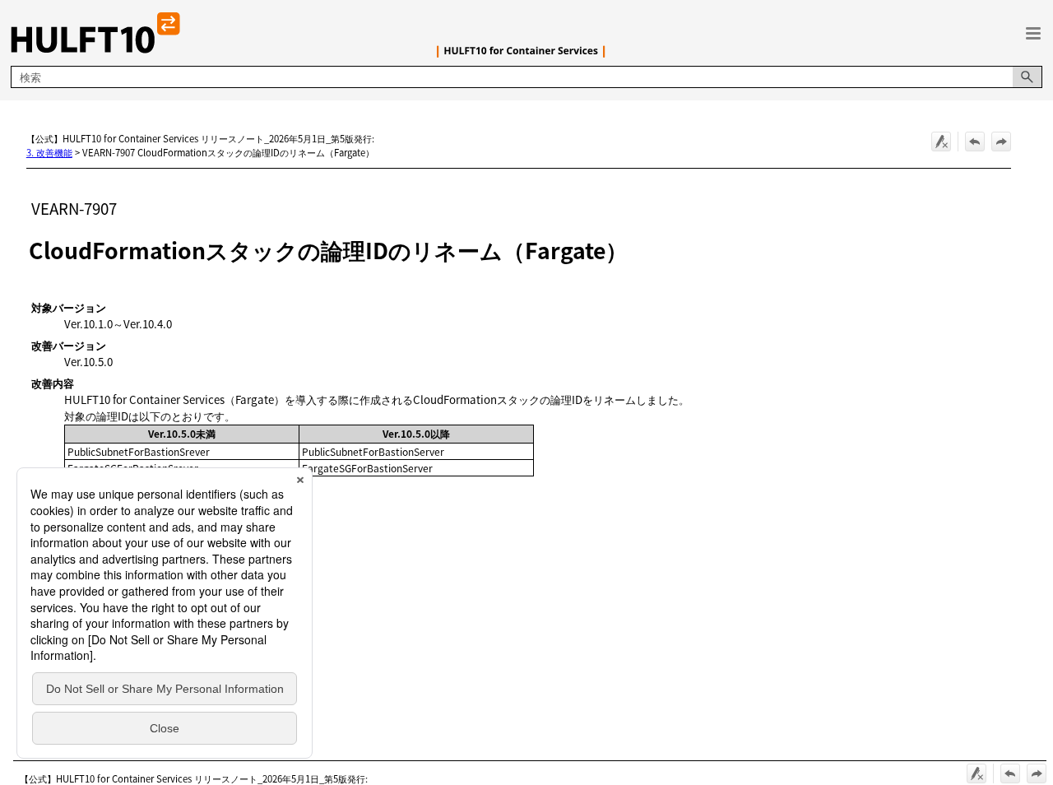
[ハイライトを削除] (941, 141)
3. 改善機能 (49, 152)
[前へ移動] (975, 141)
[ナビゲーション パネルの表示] (1033, 33)
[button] (1027, 77)
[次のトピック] (1001, 141)
